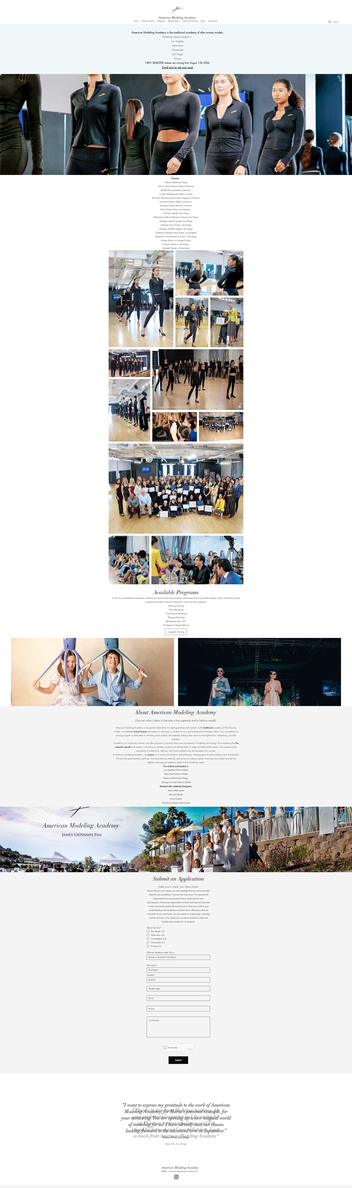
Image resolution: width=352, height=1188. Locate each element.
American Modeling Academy (177, 17)
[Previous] (8, 1118)
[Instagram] (176, 1177)
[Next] (343, 1118)
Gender (150, 975)
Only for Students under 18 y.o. (161, 952)
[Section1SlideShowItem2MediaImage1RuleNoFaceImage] (176, 1155)
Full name (151, 965)
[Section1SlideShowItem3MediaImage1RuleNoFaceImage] (178, 1155)
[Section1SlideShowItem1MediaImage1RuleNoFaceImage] (173, 1155)
